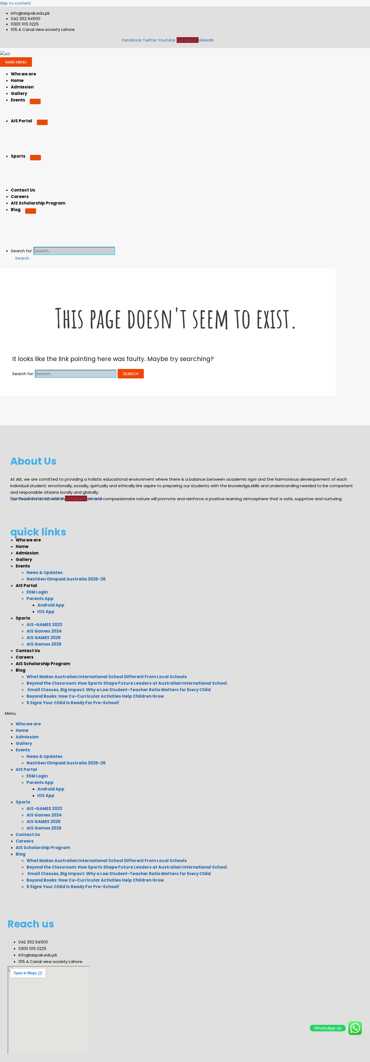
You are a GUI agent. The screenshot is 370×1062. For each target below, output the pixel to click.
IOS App (45, 611)
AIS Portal (21, 121)
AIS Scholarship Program (38, 203)
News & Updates (45, 572)
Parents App (40, 598)
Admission (22, 87)
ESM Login (37, 592)
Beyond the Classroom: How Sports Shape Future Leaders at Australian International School (127, 683)
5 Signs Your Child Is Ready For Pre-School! (73, 703)
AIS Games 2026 (44, 644)
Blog (16, 209)
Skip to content (15, 3)
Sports (18, 156)
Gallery (19, 93)
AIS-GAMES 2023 (44, 624)
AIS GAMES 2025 (44, 637)
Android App (50, 605)
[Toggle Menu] (35, 101)
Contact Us (23, 190)
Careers (20, 196)
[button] (20, 258)
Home (17, 80)
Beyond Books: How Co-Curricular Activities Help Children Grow (95, 696)
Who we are (23, 74)
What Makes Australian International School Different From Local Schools (107, 677)
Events (18, 100)
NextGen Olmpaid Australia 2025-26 (66, 579)
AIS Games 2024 (44, 631)
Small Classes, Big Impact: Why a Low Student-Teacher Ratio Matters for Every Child (119, 690)
